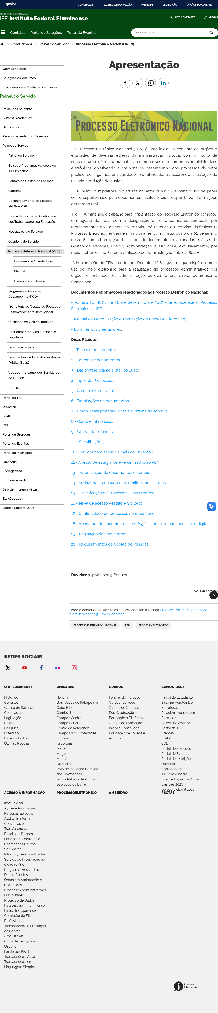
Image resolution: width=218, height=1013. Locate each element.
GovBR (11, 4)
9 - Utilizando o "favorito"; (93, 431)
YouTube (24, 667)
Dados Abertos (16, 875)
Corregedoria (171, 769)
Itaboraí (63, 738)
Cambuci (64, 713)
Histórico (11, 697)
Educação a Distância (126, 718)
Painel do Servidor (54, 44)
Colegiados (13, 713)
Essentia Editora (16, 738)
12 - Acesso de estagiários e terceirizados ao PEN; (115, 462)
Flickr (57, 667)
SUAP (166, 738)
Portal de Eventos (81, 32)
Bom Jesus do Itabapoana (77, 702)
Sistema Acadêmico (177, 702)
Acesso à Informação (24, 793)
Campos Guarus (69, 723)
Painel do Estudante (177, 697)
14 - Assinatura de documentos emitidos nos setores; (119, 482)
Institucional (13, 803)
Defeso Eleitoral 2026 (178, 789)
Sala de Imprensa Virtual (180, 779)
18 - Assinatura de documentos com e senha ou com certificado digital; (140, 523)
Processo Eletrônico (153, 625)
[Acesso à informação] (186, 986)
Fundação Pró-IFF (18, 951)
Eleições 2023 (172, 784)
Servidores (12, 849)
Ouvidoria (169, 764)
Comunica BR (86, 4)
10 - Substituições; (87, 442)
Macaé (62, 749)
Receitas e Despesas (20, 834)
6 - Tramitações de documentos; (100, 401)
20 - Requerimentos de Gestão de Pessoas (109, 544)
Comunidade (21, 44)
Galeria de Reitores (19, 708)
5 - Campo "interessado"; (93, 390)
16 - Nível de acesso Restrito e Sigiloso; (106, 503)
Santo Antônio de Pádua (76, 779)
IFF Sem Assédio (174, 774)
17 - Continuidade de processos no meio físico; (113, 513)
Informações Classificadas (25, 854)
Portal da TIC (171, 728)
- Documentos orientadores (96, 329)
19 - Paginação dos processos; (98, 534)
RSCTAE (168, 793)
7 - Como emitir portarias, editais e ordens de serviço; (119, 411)
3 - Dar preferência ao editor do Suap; (105, 370)
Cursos (116, 687)
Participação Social (19, 813)
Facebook (41, 667)
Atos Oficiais (13, 936)
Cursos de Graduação (126, 708)
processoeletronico (77, 793)
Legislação (170, 4)
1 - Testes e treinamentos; (95, 349)
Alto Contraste (185, 17)
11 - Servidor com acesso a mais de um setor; (112, 452)
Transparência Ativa (19, 957)
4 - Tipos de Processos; (92, 380)
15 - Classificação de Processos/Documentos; (112, 493)
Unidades (65, 687)
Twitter (7, 667)
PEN (127, 625)
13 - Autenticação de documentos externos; (110, 472)
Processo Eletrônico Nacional (95, 625)
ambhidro (118, 793)
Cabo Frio (64, 708)
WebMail (168, 733)
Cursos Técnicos (122, 702)
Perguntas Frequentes (21, 870)
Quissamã (64, 764)
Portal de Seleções (46, 32)
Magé (61, 754)
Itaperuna (64, 743)
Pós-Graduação (121, 713)
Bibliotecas (170, 708)
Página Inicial (2, 44)
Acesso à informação (118, 4)
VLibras (213, 17)
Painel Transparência (20, 911)
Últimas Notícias (17, 743)
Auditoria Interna (17, 818)
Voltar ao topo (206, 591)
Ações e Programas (20, 808)
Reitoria (62, 697)
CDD (164, 743)
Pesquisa (11, 728)
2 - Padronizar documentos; (96, 360)
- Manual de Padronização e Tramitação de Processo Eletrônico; (129, 319)
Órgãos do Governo (199, 4)
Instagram (74, 667)
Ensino (9, 723)
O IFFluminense (18, 687)
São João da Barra (71, 784)
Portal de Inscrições (176, 759)
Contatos (17, 32)
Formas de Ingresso (124, 697)
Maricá (62, 759)
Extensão (11, 733)
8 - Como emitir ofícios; (92, 421)
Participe (147, 4)
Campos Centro (69, 718)
